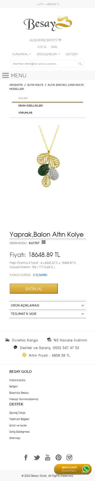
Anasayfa (16, 84)
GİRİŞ (54, 47)
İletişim (13, 386)
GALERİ (23, 98)
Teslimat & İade (24, 314)
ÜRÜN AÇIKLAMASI (25, 305)
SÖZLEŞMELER (47, 54)
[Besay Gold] (47, 14)
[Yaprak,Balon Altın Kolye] (47, 127)
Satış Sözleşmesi (19, 431)
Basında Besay (19, 392)
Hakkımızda (17, 380)
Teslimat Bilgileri (19, 419)
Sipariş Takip (17, 412)
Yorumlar (25, 112)
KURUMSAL (20, 54)
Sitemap (15, 438)
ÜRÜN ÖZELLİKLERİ (30, 105)
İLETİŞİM (72, 54)
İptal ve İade (18, 425)
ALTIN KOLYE (35, 84)
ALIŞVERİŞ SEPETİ (43, 40)
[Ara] (79, 63)
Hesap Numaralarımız (23, 399)
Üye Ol (42, 47)
